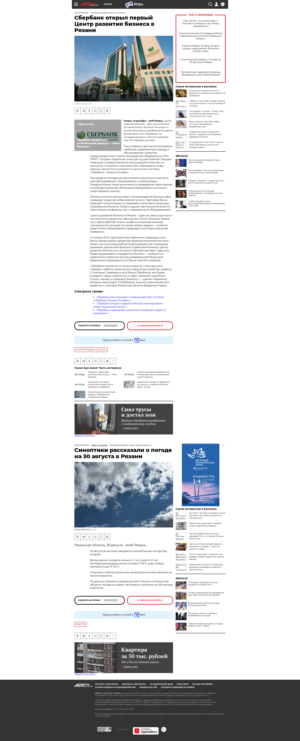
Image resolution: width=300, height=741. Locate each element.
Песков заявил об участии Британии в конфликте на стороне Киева (206, 171)
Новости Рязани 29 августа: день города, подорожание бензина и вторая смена (201, 49)
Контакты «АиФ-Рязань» (106, 684)
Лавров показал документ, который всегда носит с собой (205, 625)
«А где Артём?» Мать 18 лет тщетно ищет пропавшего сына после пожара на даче (206, 144)
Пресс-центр (183, 684)
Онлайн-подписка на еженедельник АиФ (115, 687)
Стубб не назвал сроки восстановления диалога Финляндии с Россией (206, 203)
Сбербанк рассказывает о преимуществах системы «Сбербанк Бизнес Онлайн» (128, 299)
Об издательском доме (161, 684)
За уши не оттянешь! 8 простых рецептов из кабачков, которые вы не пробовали (207, 93)
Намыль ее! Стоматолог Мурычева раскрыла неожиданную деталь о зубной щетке (206, 567)
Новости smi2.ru (84, 435)
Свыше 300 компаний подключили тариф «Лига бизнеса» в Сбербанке (100, 384)
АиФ (94, 529)
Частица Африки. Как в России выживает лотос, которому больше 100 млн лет (206, 536)
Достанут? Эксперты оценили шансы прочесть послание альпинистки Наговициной (207, 515)
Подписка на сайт (148, 687)
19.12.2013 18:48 (81, 13)
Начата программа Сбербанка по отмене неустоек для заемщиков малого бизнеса (153, 374)
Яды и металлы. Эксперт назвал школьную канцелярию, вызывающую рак (204, 124)
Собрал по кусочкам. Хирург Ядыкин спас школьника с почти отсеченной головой (207, 103)
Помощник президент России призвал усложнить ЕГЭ (203, 583)
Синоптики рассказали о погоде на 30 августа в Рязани (200, 61)
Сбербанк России (83, 103)
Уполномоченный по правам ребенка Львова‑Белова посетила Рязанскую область (200, 36)
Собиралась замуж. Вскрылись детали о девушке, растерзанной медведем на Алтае (205, 134)
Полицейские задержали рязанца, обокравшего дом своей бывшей (201, 73)
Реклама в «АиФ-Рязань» (134, 684)
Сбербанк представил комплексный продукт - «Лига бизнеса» (102, 374)
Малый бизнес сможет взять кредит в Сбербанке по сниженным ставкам (101, 394)
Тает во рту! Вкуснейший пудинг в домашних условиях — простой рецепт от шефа (205, 546)
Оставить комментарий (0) (150, 326)
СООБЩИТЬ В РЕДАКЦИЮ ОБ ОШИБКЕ (178, 687)
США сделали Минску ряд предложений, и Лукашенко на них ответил (205, 193)
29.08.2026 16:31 (81, 445)
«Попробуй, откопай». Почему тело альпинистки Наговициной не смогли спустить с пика (206, 113)
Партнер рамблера (122, 729)
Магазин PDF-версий (202, 684)
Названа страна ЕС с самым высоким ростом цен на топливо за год (206, 182)
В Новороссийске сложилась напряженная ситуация (202, 614)
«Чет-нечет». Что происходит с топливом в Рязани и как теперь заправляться (200, 24)
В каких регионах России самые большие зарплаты (203, 604)
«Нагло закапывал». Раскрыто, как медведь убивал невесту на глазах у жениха (206, 556)
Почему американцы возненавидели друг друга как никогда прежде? (206, 594)
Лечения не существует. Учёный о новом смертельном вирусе (205, 524)
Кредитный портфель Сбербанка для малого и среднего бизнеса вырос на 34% (153, 384)
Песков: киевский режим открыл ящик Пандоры (204, 161)
